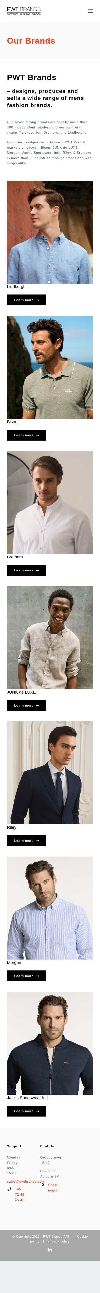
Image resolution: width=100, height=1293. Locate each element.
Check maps (53, 1187)
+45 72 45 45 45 (19, 1194)
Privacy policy (58, 1241)
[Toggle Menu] (90, 11)
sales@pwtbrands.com (26, 1181)
